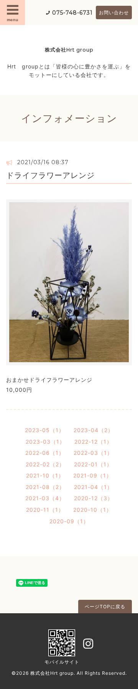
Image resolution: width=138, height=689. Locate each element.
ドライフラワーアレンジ (50, 175)
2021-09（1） (92, 475)
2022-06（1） (44, 452)
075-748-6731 (72, 12)
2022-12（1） (93, 441)
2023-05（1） (44, 430)
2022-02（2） (45, 464)
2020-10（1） (92, 509)
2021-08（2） (45, 487)
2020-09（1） (69, 521)
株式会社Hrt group (69, 50)
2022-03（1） (93, 452)
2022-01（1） (93, 464)
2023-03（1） (45, 441)
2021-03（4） (45, 498)
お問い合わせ (114, 12)
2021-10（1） (45, 475)
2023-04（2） (93, 430)
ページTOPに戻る (105, 606)
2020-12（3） (93, 498)
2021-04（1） (93, 487)
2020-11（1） (45, 509)
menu (12, 19)
